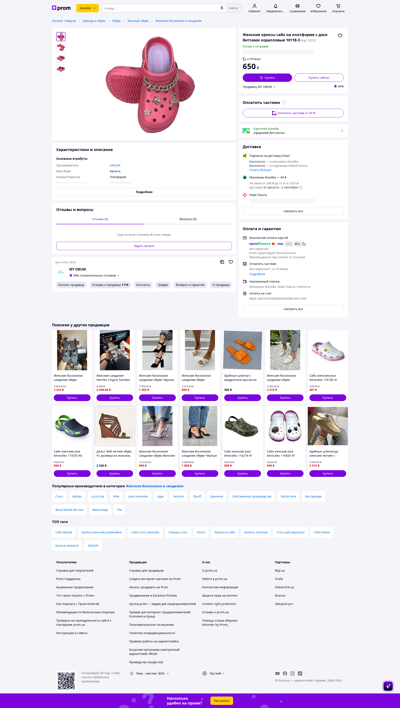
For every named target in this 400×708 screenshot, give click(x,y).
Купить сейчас (319, 78)
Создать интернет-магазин (148, 579)
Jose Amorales (138, 496)
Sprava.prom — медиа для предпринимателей (162, 604)
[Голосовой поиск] (221, 8)
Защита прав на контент (220, 595)
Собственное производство (251, 496)
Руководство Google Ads (146, 662)
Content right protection (219, 604)
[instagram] (292, 673)
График (163, 285)
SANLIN (93, 545)
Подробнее (257, 274)
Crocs (59, 496)
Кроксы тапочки (256, 532)
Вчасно (280, 595)
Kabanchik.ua (284, 587)
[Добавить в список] (340, 35)
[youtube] (277, 673)
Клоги (201, 532)
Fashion (178, 496)
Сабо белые (63, 532)
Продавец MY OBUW (257, 87)
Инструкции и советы (72, 633)
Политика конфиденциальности (152, 633)
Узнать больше (260, 170)
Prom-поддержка (68, 579)
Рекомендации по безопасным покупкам (85, 612)
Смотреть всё (293, 211)
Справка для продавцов (146, 570)
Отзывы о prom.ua (215, 612)
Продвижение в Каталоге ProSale (153, 595)
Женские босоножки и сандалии (178, 21)
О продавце (221, 285)
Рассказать (222, 701)
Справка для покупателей (74, 570)
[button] (267, 78)
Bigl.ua (280, 570)
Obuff (197, 496)
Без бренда (313, 496)
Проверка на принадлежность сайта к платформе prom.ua (83, 622)
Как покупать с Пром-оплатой (77, 604)
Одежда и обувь (93, 21)
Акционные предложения (74, 587)
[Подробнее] (284, 102)
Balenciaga (100, 510)
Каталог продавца (71, 285)
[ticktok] (300, 673)
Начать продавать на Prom (148, 587)
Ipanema (216, 496)
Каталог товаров (64, 21)
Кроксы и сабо (224, 532)
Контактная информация (220, 587)
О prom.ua (209, 570)
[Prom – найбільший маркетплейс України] (61, 8)
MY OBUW (77, 269)
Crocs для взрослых (291, 532)
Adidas (77, 496)
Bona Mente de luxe (69, 510)
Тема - (146, 673)
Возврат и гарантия (190, 285)
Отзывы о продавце (110, 285)
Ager (160, 496)
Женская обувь (138, 21)
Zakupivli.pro (284, 604)
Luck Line (97, 496)
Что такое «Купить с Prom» (75, 595)
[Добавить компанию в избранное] (230, 262)
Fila (119, 510)
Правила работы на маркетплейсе (154, 641)
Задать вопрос (144, 246)
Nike (116, 496)
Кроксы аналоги (67, 545)
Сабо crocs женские (145, 532)
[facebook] (285, 673)
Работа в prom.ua (214, 579)
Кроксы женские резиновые (101, 532)
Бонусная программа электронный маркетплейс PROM (154, 652)
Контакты (143, 285)
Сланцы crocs (178, 532)
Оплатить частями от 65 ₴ (296, 113)
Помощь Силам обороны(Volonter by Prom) (220, 622)
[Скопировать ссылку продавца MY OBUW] (222, 262)
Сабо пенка (322, 532)
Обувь (116, 21)
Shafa (279, 579)
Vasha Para (288, 496)
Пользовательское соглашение (151, 625)
